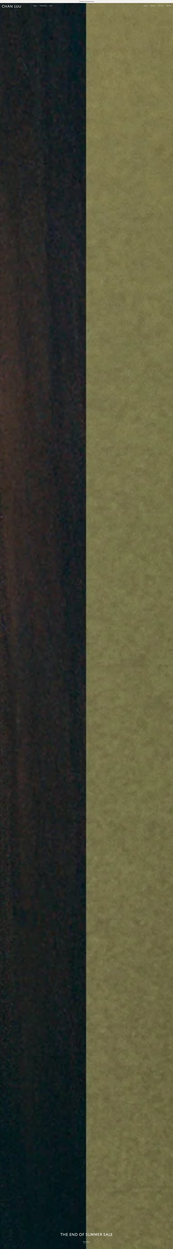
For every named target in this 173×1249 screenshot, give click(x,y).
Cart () (168, 5)
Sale (51, 5)
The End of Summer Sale (86, 1)
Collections (43, 5)
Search (145, 5)
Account (160, 5)
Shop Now (86, 1241)
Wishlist (153, 5)
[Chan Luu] (11, 7)
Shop (35, 5)
